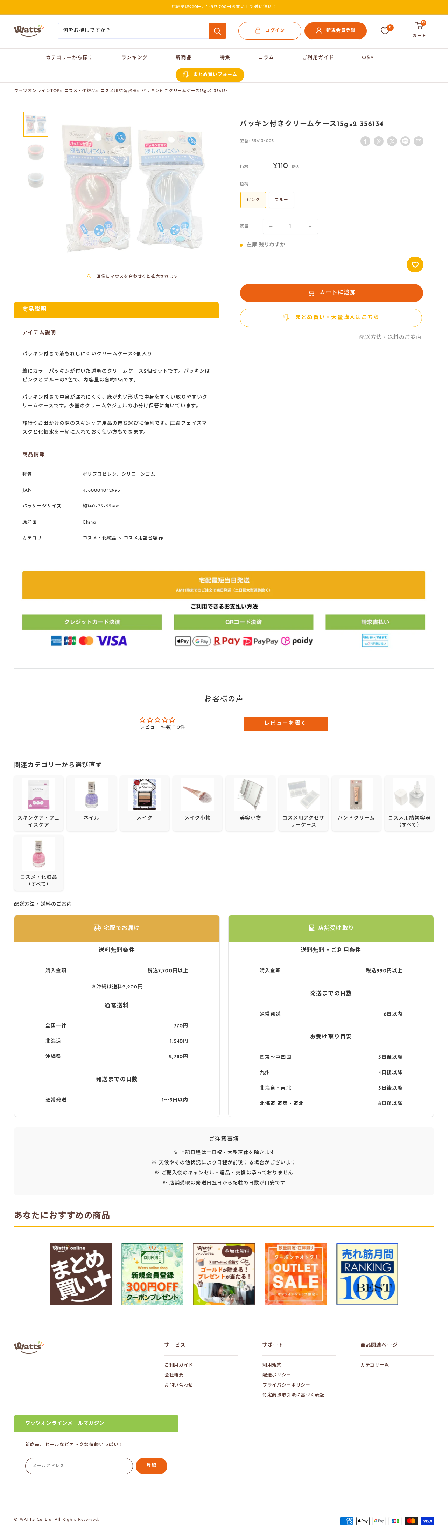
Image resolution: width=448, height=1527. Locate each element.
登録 (151, 1466)
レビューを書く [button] (285, 723)
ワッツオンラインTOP (37, 91)
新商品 (183, 58)
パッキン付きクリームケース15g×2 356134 (184, 91)
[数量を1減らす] (271, 226)
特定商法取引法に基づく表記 (293, 1395)
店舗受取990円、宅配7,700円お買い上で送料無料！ (224, 7)
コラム (266, 58)
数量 (244, 226)
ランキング (134, 58)
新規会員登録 (341, 30)
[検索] (217, 31)
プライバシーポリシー (286, 1385)
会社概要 (174, 1375)
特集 (225, 58)
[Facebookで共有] (365, 141)
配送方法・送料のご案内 (390, 337)
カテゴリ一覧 (374, 1365)
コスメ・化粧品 (80, 91)
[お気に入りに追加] (415, 264)
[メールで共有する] (405, 141)
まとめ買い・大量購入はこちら (337, 317)
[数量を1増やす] (310, 226)
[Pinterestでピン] (379, 141)
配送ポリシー (276, 1375)
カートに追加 (338, 293)
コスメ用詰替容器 (118, 91)
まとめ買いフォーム (215, 74)
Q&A (368, 58)
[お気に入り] (385, 31)
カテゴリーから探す (69, 58)
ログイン (275, 30)
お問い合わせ (178, 1385)
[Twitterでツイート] (392, 141)
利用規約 (272, 1365)
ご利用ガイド (318, 58)
